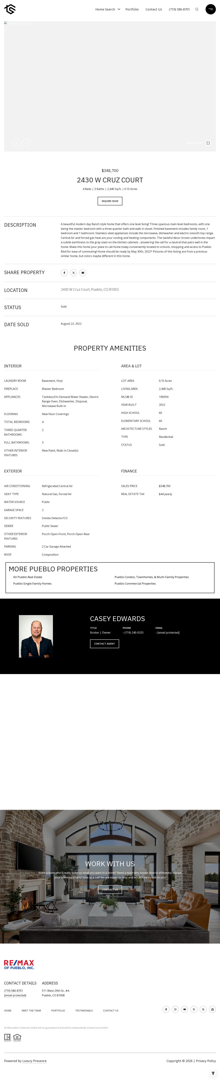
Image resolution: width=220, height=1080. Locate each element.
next (26, 143)
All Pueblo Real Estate (27, 577)
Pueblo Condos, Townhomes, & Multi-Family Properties (152, 577)
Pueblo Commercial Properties (135, 583)
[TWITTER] (193, 1009)
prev (17, 143)
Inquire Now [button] (110, 201)
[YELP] (203, 1009)
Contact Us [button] (110, 889)
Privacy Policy (206, 1061)
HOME (7, 1010)
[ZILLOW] (212, 1009)
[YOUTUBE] (184, 1009)
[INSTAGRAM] (175, 1009)
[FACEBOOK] (166, 1009)
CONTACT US (110, 1010)
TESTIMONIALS (84, 1010)
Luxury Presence (34, 1061)
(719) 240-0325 (134, 632)
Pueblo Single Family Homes (32, 583)
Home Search (105, 9)
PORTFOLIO (58, 1010)
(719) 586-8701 (179, 9)
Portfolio (132, 9)
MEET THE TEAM (31, 1010)
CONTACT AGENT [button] (104, 643)
